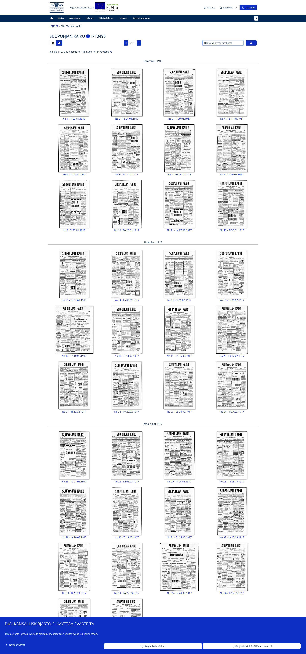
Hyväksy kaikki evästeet (153, 646)
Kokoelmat (75, 18)
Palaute (210, 7)
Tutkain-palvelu (141, 18)
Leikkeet (123, 18)
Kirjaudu (249, 7)
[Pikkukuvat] (59, 43)
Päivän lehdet (105, 18)
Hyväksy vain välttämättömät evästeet (252, 646)
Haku (61, 18)
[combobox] (132, 43)
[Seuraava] (139, 43)
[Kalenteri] (53, 43)
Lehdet (89, 18)
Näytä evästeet (17, 644)
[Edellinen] (126, 43)
